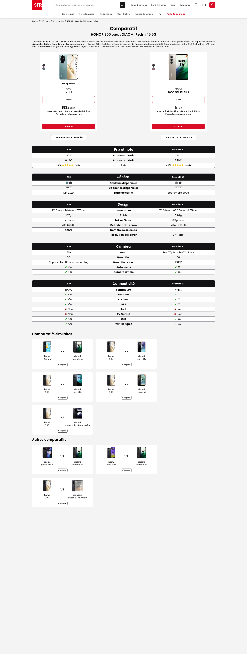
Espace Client (212, 5)
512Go (68, 99)
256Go (178, 99)
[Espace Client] (212, 5)
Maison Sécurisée (144, 14)
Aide (173, 5)
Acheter (68, 126)
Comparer (62, 365)
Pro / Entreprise (159, 5)
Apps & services (139, 5)
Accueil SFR (37, 5)
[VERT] (43, 68)
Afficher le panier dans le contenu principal (196, 5)
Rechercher (122, 5)
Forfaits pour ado (176, 14)
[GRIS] (153, 68)
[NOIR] (43, 65)
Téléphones (106, 14)
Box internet (68, 14)
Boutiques (185, 5)
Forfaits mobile (86, 14)
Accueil (35, 21)
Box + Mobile (123, 14)
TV (160, 14)
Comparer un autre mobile (69, 137)
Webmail (204, 5)
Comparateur (58, 21)
